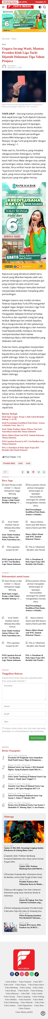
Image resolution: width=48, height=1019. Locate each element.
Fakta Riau (39, 1006)
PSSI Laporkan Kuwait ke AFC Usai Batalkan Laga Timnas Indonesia (23, 442)
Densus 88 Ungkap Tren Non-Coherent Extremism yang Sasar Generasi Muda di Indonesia (31, 901)
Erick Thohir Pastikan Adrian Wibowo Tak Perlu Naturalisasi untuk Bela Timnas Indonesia (22, 430)
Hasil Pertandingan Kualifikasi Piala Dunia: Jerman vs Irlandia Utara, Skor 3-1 (23, 424)
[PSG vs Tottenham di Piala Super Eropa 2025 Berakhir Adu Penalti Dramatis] (36, 551)
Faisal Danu (12, 65)
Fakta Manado (27, 1002)
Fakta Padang (38, 997)
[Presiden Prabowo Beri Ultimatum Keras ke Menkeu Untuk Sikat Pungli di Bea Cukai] (24, 876)
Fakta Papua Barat (36, 985)
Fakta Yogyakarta (25, 1006)
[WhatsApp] (32, 974)
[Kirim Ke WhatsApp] (44, 472)
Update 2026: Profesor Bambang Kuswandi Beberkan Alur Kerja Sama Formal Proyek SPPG (31, 867)
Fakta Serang (9, 997)
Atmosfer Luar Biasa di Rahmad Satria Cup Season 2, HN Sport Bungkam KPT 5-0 (26, 787)
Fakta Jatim (38, 988)
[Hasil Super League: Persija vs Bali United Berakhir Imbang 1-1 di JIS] (12, 489)
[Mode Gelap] (40, 7)
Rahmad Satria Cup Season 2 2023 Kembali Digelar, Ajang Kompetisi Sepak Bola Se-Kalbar (26, 768)
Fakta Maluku (11, 1000)
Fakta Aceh (8, 985)
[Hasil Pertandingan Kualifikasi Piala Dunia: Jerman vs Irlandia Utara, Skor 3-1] (36, 495)
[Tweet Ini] (28, 472)
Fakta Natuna (24, 1008)
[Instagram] (22, 974)
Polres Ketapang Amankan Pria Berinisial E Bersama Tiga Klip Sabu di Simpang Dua (30, 917)
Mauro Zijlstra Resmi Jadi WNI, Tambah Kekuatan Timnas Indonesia (23, 436)
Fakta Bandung (11, 988)
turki (20, 463)
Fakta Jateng (25, 988)
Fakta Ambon (9, 1006)
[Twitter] (17, 974)
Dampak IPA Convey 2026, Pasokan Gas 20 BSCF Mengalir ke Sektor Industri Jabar (30, 926)
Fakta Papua (20, 985)
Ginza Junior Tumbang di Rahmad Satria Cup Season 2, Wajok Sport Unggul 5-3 (27, 778)
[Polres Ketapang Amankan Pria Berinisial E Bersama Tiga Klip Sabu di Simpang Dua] (24, 910)
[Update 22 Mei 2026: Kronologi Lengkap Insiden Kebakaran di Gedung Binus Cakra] (24, 832)
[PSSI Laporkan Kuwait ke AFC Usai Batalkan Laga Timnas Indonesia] (12, 551)
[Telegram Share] (39, 472)
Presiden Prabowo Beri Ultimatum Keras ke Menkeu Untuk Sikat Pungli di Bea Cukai (31, 883)
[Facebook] (12, 974)
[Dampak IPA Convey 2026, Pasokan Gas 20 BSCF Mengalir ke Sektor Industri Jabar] (10, 927)
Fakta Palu (39, 1002)
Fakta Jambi (37, 994)
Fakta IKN (37, 982)
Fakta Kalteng (37, 991)
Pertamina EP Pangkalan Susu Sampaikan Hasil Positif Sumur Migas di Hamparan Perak (25, 759)
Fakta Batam (10, 991)
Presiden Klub (9, 463)
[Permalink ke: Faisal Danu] (4, 66)
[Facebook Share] (23, 472)
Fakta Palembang (11, 1002)
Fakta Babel (38, 1000)
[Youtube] (27, 974)
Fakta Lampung (23, 997)
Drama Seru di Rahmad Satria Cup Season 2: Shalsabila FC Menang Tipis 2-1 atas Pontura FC (26, 806)
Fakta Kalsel (23, 991)
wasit (28, 463)
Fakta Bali (25, 994)
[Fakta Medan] (20, 7)
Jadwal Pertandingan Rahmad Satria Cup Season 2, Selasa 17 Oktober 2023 (25, 797)
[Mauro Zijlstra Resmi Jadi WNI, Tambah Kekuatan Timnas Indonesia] (36, 526)
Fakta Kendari (25, 1000)
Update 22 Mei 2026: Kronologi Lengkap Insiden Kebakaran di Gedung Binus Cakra (23, 849)
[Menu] (4, 7)
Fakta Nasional (25, 982)
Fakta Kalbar (11, 982)
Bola (4, 44)
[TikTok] (37, 974)
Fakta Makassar (12, 994)
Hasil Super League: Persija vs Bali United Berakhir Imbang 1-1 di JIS (23, 418)
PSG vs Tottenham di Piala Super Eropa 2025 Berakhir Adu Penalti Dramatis (20, 449)
